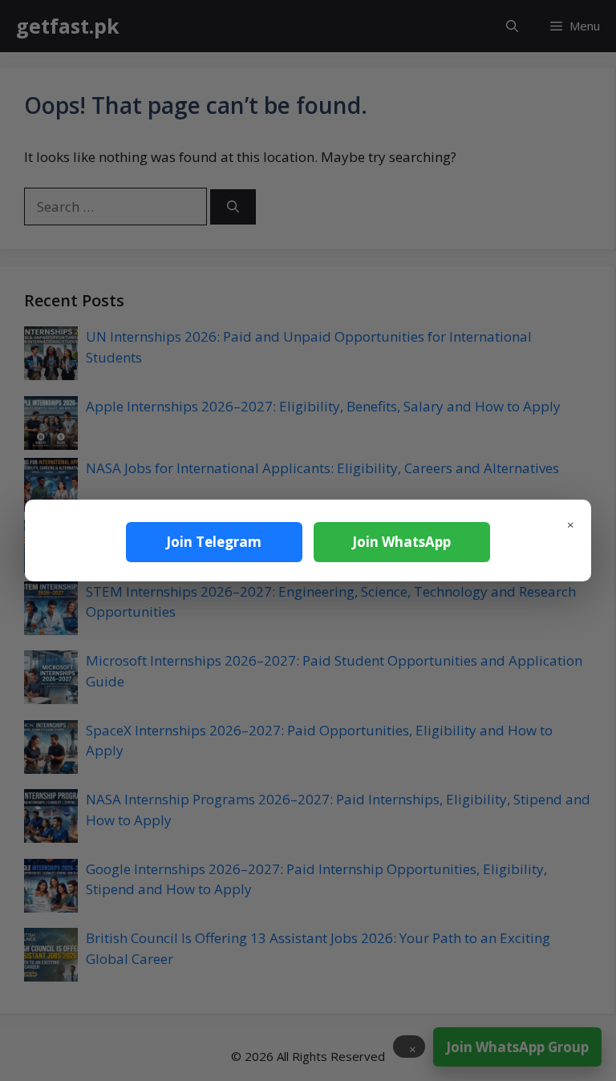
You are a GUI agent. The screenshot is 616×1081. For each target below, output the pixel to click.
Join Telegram (213, 541)
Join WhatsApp (401, 541)
